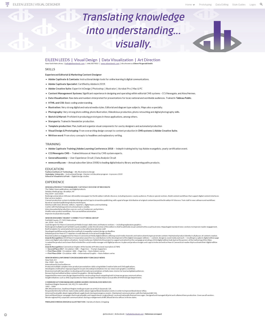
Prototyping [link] (205, 4)
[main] (132, 180)
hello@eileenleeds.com (75, 63)
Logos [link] (253, 4)
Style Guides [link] (239, 4)
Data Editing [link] (221, 4)
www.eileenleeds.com (110, 63)
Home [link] (188, 4)
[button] (261, 4)
